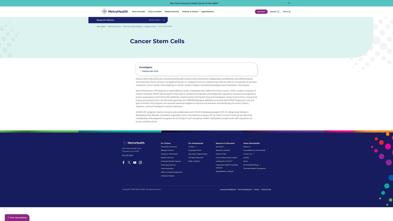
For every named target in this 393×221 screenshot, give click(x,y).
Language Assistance (228, 189)
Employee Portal (194, 150)
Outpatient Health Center (192, 3)
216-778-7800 (127, 155)
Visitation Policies (167, 176)
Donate (246, 158)
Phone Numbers (167, 168)
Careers (191, 147)
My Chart (261, 12)
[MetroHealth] (115, 11)
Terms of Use (266, 189)
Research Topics (150, 26)
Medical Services (172, 12)
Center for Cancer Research (133, 26)
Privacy (257, 189)
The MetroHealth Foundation (254, 168)
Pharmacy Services (168, 165)
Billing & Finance (167, 150)
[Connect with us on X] (129, 162)
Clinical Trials (221, 154)
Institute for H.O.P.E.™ (224, 161)
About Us (246, 147)
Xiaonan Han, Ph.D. (150, 71)
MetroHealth (101, 26)
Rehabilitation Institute (224, 171)
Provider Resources (195, 158)
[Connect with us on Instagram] (140, 162)
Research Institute (114, 26)
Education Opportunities (197, 154)
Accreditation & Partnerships (254, 150)
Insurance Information (169, 154)
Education (220, 147)
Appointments (208, 12)
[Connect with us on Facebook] (123, 162)
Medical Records (167, 158)
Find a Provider (138, 12)
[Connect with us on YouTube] (134, 162)
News (245, 161)
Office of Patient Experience (171, 172)
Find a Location (155, 12)
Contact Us (247, 154)
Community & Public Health (226, 158)
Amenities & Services (169, 147)
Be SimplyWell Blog (250, 165)
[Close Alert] (289, 3)
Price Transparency (245, 189)
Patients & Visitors (190, 12)
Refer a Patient (194, 161)
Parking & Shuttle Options (171, 161)
